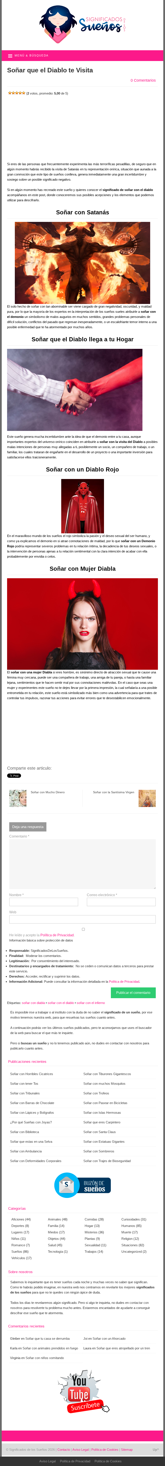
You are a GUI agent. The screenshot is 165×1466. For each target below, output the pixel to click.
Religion (127, 1238)
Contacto (63, 1449)
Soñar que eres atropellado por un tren (123, 1348)
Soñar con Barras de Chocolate (32, 1103)
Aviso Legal (80, 1449)
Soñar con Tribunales (25, 1093)
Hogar (89, 1226)
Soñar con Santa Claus (99, 1132)
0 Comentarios (143, 80)
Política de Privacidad (57, 935)
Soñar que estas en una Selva (31, 1141)
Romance (18, 1245)
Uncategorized (131, 1251)
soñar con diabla (33, 1003)
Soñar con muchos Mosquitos (104, 1083)
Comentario (19, 836)
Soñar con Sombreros (98, 1151)
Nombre (16, 895)
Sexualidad (92, 1245)
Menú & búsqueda (32, 55)
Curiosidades (130, 1219)
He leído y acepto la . (42, 935)
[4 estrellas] (20, 93)
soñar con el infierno (91, 1003)
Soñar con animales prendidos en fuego (50, 1348)
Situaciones (129, 1245)
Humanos (128, 1226)
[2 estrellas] (13, 93)
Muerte (126, 1232)
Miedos (53, 1232)
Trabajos (91, 1251)
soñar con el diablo (61, 1003)
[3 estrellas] (16, 93)
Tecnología (55, 1251)
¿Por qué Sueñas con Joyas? (31, 1122)
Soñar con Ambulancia (26, 1151)
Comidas (91, 1219)
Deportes (17, 1226)
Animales (54, 1219)
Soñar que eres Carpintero (101, 1122)
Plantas (90, 1238)
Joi (85, 1338)
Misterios (91, 1232)
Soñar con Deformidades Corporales (35, 1161)
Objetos (53, 1238)
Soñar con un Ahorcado (109, 1338)
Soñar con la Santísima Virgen (113, 792)
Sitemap (127, 1449)
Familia (53, 1226)
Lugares (17, 1232)
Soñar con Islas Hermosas (102, 1112)
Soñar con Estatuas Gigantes (104, 1141)
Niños (15, 1238)
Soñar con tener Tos (24, 1083)
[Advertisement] (82, 126)
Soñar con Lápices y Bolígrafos (32, 1112)
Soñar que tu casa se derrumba (47, 1338)
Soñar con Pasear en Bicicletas (105, 1103)
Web (12, 912)
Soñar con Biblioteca (24, 1132)
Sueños (16, 1251)
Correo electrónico (102, 895)
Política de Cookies (104, 1449)
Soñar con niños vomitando (45, 1358)
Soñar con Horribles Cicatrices (31, 1074)
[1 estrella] (10, 93)
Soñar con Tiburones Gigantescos (107, 1074)
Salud (52, 1245)
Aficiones (17, 1219)
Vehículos (18, 1258)
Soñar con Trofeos (96, 1093)
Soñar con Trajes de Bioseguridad (107, 1161)
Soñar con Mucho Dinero (48, 792)
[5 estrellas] (23, 93)
